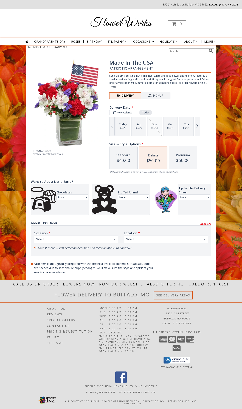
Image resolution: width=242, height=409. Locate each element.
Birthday (94, 42)
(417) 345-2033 (228, 4)
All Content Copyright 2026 (86, 401)
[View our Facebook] (121, 382)
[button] (177, 23)
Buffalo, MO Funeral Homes (104, 386)
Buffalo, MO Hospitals (141, 386)
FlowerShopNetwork (123, 401)
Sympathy (116, 42)
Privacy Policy (154, 401)
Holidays (167, 42)
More (208, 42)
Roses (76, 42)
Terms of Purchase (182, 401)
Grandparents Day (49, 42)
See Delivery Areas (173, 295)
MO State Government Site (137, 392)
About (189, 42)
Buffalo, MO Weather (101, 392)
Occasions (141, 42)
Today (145, 112)
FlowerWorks (120, 23)
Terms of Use (132, 403)
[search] (211, 51)
